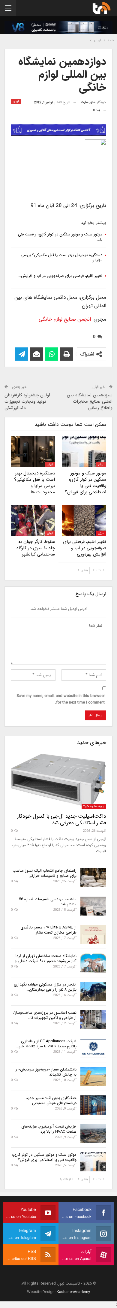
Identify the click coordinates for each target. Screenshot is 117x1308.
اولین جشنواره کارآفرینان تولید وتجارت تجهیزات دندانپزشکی (27, 401)
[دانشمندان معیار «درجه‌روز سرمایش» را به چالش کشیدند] (93, 1076)
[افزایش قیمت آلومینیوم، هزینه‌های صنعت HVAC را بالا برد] (93, 1133)
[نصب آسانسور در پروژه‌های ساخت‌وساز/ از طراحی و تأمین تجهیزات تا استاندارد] (93, 1019)
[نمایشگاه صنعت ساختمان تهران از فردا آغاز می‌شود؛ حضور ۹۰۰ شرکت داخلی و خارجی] (93, 963)
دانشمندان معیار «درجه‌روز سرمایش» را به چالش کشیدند (45, 1072)
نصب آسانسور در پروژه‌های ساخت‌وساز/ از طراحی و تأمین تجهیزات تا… (44, 1015)
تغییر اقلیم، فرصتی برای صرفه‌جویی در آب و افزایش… (60, 276)
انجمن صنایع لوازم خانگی (65, 319)
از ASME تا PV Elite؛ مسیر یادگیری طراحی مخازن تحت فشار (48, 930)
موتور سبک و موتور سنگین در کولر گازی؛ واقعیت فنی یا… (60, 237)
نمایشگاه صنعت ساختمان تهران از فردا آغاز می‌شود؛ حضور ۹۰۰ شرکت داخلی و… (44, 958)
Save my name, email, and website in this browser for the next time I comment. (60, 699)
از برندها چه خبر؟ (93, 806)
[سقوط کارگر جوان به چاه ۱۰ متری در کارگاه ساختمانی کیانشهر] (33, 520)
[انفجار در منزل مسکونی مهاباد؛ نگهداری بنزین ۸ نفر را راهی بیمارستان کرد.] (93, 991)
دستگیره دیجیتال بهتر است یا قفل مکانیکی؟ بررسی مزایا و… (61, 257)
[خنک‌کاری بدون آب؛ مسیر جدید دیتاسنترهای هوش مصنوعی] (93, 1105)
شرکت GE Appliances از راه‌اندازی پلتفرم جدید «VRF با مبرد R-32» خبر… (46, 1043)
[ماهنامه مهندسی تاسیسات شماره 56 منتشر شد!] (93, 906)
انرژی (101, 533)
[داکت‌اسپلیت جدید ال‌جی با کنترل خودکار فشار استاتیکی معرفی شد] (58, 781)
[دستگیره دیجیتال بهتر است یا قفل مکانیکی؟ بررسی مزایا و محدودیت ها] (33, 451)
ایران (16, 101)
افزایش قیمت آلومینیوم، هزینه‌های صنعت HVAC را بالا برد (48, 1129)
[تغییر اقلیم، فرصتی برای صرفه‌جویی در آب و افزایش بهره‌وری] (84, 520)
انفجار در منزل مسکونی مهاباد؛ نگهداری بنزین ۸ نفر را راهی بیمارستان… (45, 987)
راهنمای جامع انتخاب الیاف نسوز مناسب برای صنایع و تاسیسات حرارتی (44, 873)
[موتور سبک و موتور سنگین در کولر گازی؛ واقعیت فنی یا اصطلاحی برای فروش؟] (84, 451)
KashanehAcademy (73, 1292)
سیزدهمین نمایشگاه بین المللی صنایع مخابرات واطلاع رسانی (89, 401)
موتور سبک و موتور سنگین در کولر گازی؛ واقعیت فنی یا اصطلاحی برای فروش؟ (44, 1157)
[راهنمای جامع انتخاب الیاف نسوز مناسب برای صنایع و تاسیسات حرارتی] (93, 877)
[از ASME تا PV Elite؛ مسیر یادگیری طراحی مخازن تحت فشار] (93, 934)
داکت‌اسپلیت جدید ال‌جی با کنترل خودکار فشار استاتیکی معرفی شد (61, 819)
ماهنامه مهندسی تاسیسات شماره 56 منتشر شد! (47, 901)
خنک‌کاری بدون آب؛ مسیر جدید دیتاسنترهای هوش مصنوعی (51, 1100)
